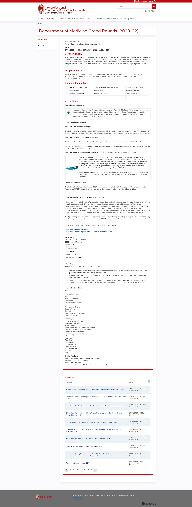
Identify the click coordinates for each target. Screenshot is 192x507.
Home (40, 19)
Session (69, 382)
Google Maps (77, 248)
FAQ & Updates (128, 19)
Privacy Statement (77, 497)
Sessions (41, 45)
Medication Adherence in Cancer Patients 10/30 (84, 447)
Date (131, 382)
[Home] (68, 10)
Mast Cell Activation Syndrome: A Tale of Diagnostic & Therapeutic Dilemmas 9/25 (97, 406)
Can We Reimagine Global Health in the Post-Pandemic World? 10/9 (91, 422)
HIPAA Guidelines (77, 499)
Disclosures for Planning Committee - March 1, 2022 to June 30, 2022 (90, 232)
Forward (154, 11)
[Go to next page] (95, 470)
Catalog (50, 19)
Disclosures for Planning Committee (78, 230)
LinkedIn (152, 11)
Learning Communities (106, 19)
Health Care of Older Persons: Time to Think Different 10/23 (88, 438)
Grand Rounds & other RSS (70, 19)
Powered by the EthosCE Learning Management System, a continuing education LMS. (149, 503)
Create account (148, 1)
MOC (89, 19)
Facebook (146, 11)
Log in (137, 1)
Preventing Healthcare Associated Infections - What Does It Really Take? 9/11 (95, 389)
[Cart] (155, 2)
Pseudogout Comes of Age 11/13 (78, 463)
